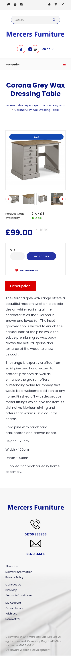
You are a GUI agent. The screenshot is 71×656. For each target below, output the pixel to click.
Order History (14, 608)
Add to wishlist (28, 270)
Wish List (11, 613)
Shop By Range (27, 105)
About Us (11, 566)
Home (11, 105)
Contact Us (13, 584)
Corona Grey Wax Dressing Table (36, 110)
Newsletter (12, 619)
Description (20, 286)
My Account (13, 603)
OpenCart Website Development (28, 650)
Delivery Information (18, 572)
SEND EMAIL (35, 554)
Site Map (11, 590)
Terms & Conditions (18, 595)
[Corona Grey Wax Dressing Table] (35, 160)
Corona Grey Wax (52, 105)
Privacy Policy (14, 577)
